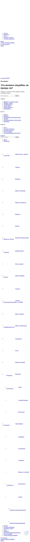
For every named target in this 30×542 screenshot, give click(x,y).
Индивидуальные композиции (18, 510)
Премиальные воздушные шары (12, 117)
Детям (20, 387)
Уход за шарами (8, 131)
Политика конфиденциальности (12, 133)
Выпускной (21, 412)
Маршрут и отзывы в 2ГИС (11, 101)
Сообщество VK (8, 104)
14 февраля (21, 460)
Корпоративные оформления (17, 523)
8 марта (20, 497)
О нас (5, 127)
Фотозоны (6, 121)
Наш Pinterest (7, 108)
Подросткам (10, 388)
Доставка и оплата (8, 130)
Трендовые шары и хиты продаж (12, 120)
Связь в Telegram (8, 107)
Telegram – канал (8, 103)
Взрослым (9, 375)
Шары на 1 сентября (23, 472)
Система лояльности (9, 129)
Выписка (6, 116)
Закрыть (3, 135)
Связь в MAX (7, 106)
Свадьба (6, 118)
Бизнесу (6, 114)
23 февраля (21, 436)
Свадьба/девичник (23, 400)
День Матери (21, 448)
